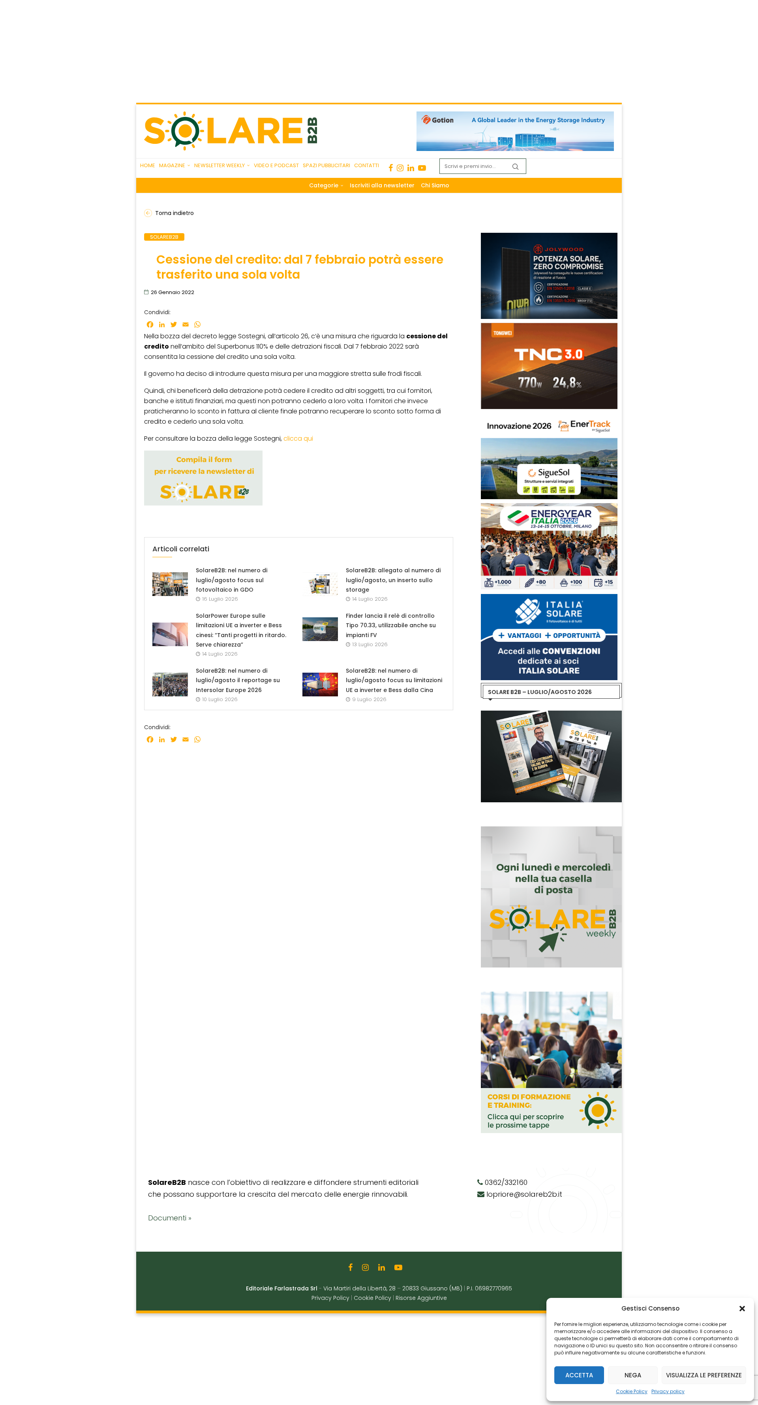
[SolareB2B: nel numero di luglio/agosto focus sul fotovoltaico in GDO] (170, 584)
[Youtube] (422, 167)
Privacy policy (668, 1391)
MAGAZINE (172, 165)
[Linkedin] (410, 167)
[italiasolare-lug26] (549, 598)
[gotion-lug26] (515, 115)
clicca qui (298, 438)
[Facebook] (390, 167)
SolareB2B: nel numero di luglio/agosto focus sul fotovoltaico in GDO (231, 580)
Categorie (323, 185)
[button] (742, 1309)
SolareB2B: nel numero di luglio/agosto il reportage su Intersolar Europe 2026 (238, 680)
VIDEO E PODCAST (276, 165)
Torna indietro (174, 213)
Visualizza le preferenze (704, 1375)
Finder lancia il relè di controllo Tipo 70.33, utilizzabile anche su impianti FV (391, 625)
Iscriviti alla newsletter (382, 185)
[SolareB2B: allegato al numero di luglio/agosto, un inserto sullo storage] (320, 584)
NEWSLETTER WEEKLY (219, 165)
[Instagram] (400, 167)
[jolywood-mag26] (549, 237)
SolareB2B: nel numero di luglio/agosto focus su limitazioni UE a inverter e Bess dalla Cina (394, 680)
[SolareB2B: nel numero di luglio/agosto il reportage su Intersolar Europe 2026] (170, 684)
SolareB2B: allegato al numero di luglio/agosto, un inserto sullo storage (393, 580)
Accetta (579, 1375)
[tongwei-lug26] (549, 327)
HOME (147, 165)
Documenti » (169, 1218)
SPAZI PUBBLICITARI (326, 165)
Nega (633, 1375)
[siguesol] (549, 417)
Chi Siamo (435, 185)
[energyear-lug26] (549, 507)
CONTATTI (366, 165)
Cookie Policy (631, 1391)
